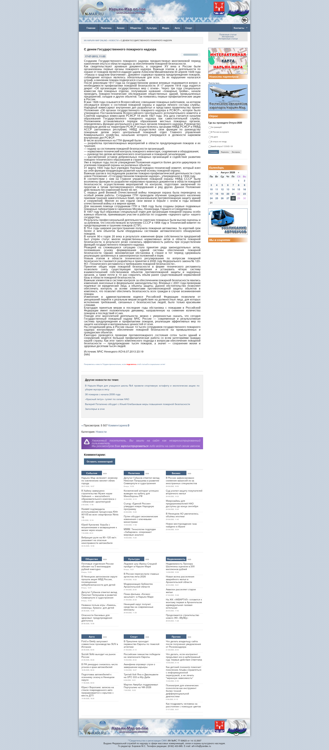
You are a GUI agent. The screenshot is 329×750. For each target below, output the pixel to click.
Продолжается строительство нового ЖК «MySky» (182, 616)
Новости (101, 432)
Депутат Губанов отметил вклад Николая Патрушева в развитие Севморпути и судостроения (141, 480)
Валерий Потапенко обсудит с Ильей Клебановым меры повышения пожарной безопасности (137, 404)
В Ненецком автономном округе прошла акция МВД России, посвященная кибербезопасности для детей (99, 580)
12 (222, 189)
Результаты (225, 152)
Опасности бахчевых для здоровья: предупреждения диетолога (96, 617)
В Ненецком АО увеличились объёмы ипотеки (182, 515)
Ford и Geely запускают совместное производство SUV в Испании (99, 643)
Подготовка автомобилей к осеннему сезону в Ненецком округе (97, 677)
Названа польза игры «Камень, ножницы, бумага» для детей (98, 606)
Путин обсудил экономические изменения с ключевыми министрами (141, 519)
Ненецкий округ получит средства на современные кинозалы (138, 606)
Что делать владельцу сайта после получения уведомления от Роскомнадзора (183, 643)
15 (238, 189)
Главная (91, 27)
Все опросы (236, 152)
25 (216, 198)
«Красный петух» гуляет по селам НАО (107, 399)
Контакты (239, 27)
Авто (177, 27)
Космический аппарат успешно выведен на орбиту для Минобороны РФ (141, 493)
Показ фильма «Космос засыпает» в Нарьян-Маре (139, 595)
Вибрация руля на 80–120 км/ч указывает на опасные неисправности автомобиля (98, 540)
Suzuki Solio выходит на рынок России (98, 655)
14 (233, 189)
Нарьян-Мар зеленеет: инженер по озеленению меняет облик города (99, 480)
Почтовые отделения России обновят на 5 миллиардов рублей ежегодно (97, 566)
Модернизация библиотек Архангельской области (138, 585)
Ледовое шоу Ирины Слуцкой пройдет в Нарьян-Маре (140, 565)
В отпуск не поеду (219, 142)
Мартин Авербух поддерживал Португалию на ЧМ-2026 (141, 686)
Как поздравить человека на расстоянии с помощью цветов (183, 705)
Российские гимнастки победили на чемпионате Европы (142, 655)
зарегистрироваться (135, 446)
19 (222, 193)
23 (244, 193)
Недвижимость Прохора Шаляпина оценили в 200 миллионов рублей (180, 566)
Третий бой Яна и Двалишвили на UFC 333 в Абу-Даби (141, 676)
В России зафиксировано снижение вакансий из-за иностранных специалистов (181, 480)
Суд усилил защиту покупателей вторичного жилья (184, 492)
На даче (214, 137)
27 (228, 198)
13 (228, 189)
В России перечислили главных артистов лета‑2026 (141, 575)
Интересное (228, 36)
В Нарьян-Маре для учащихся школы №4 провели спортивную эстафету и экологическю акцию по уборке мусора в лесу (142, 387)
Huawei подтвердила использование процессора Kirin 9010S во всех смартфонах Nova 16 (99, 513)
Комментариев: (118, 425)
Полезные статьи (227, 34)
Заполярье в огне (95, 408)
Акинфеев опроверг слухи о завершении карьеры (139, 665)
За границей (216, 127)
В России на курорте (220, 132)
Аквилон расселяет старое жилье (181, 591)
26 (222, 198)
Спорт (188, 27)
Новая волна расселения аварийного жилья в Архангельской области (180, 579)
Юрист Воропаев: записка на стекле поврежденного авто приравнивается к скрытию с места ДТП (97, 691)
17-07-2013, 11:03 (95, 56)
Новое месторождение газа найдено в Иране (181, 525)
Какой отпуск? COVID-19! (222, 146)
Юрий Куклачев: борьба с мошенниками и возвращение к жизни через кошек (99, 527)
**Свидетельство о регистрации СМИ (147, 740)
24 (211, 198)
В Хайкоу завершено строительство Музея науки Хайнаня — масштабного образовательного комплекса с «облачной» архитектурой (98, 496)
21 (233, 193)
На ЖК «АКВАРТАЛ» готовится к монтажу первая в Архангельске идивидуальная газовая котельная (184, 603)
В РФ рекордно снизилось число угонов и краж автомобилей (99, 665)
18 (216, 193)
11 (216, 189)
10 (211, 189)
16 (244, 189)
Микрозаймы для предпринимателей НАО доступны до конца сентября (182, 503)
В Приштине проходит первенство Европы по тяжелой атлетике (141, 643)
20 (228, 193)
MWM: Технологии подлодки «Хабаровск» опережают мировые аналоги (140, 531)
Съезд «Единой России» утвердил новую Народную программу (139, 506)
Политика (106, 27)
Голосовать (214, 152)
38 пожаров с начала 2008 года (102, 394)
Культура (152, 27)
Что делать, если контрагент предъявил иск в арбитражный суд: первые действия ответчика (184, 656)
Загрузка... (214, 83)
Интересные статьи (228, 38)
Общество (135, 27)
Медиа (165, 27)
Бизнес (121, 27)
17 (211, 193)
